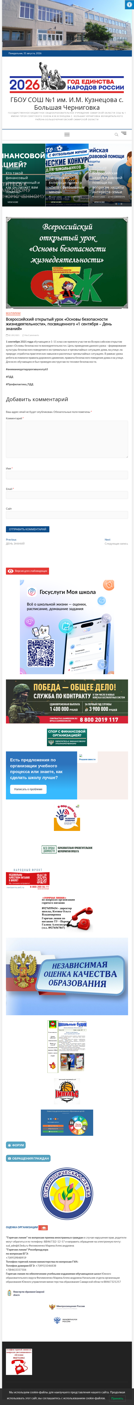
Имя (9, 468)
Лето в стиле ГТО (107, 192)
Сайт (9, 508)
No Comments (31, 197)
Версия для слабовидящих (30, 570)
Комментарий (15, 418)
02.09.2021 (13, 335)
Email (10, 488)
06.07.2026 (56, 197)
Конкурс (10, 163)
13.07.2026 (13, 197)
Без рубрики (99, 186)
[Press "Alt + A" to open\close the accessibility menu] (129, 4)
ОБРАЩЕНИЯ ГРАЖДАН (30, 1158)
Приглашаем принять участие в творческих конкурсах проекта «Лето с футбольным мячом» (23, 180)
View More (13, 202)
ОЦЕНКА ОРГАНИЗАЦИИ (22, 1227)
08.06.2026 (99, 197)
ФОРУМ (18, 1145)
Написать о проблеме (28, 789)
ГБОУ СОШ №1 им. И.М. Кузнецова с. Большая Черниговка (67, 103)
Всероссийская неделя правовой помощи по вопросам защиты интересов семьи (65, 182)
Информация (56, 167)
